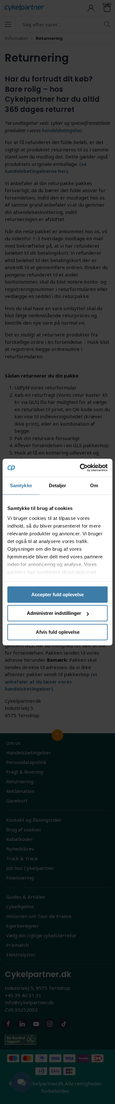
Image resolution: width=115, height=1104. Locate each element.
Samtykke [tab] (21, 485)
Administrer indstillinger (54, 613)
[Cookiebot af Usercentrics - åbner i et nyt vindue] (81, 467)
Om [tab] (94, 485)
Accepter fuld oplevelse (57, 594)
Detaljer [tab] (57, 485)
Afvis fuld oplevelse (58, 632)
